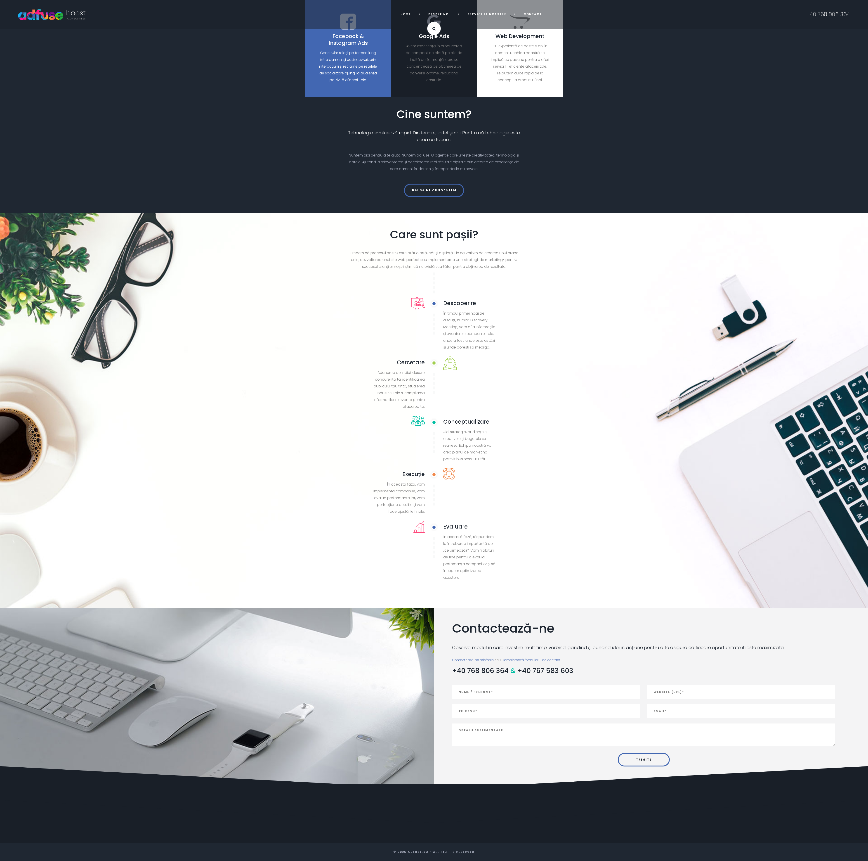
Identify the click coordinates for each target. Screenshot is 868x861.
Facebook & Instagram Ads (348, 40)
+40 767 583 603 (545, 671)
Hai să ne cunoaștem (434, 190)
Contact (533, 14)
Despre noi (439, 14)
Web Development (519, 36)
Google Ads (434, 36)
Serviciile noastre (486, 14)
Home (406, 14)
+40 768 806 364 (480, 671)
